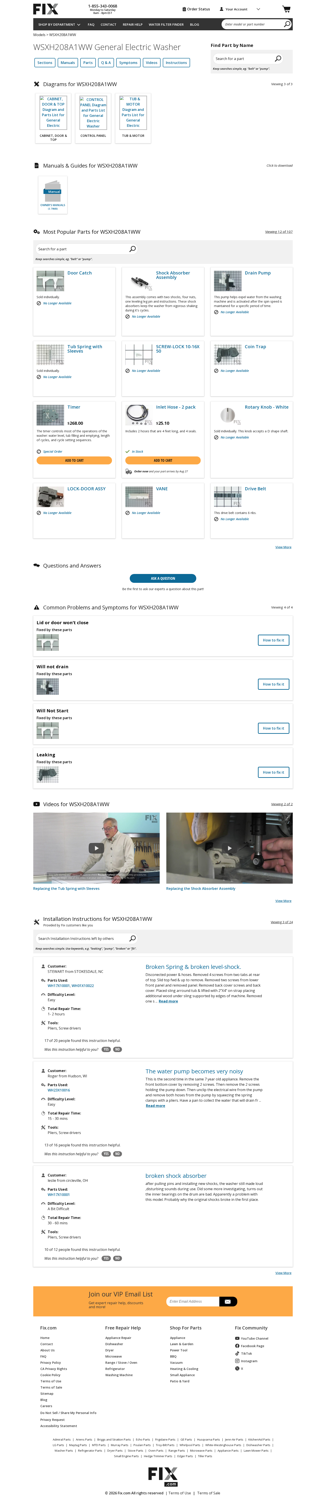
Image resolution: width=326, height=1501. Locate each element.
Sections (44, 62)
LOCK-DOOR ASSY (86, 489)
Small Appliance (182, 1375)
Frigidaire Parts (165, 1439)
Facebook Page (252, 1346)
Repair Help (133, 24)
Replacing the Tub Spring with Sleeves (66, 888)
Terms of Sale (51, 1387)
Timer (73, 407)
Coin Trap (255, 346)
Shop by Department (56, 24)
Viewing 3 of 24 (282, 922)
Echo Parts (143, 1439)
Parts (88, 62)
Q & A (106, 62)
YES (106, 1049)
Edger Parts (185, 1456)
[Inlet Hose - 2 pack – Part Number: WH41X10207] (139, 415)
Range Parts (177, 1451)
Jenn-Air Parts (234, 1439)
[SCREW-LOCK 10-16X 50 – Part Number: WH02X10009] (139, 354)
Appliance (177, 1337)
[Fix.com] (47, 9)
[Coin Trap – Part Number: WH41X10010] (228, 354)
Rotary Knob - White (267, 407)
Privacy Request (52, 1419)
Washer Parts (64, 1451)
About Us (47, 1350)
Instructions (176, 62)
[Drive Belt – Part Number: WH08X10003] (228, 497)
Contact (108, 24)
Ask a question (163, 578)
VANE (162, 489)
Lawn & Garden (181, 1344)
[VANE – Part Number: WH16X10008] (139, 497)
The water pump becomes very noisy (194, 1071)
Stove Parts (135, 1451)
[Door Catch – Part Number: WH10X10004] (50, 281)
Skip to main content (163, 15)
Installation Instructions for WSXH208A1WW (97, 921)
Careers (46, 1406)
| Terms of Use (178, 1493)
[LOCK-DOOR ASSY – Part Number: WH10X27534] (50, 497)
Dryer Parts (115, 1451)
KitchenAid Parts (259, 1439)
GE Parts (186, 1439)
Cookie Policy (50, 1375)
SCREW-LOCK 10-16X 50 (177, 348)
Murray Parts (119, 1445)
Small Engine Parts (126, 1456)
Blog (194, 24)
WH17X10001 (59, 985)
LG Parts (58, 1445)
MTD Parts (99, 1445)
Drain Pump (258, 273)
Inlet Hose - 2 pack (176, 407)
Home (44, 1337)
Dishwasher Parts (258, 1445)
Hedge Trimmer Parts (158, 1456)
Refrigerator (115, 1368)
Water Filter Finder (166, 24)
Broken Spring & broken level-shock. (193, 967)
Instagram (249, 1361)
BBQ (173, 1356)
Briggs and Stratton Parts (114, 1439)
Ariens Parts (84, 1439)
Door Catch (79, 273)
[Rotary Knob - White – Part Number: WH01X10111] (228, 415)
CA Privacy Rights (53, 1368)
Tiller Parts (205, 1456)
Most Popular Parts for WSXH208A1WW (91, 231)
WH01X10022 (83, 985)
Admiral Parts (62, 1439)
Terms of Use (50, 1381)
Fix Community (251, 1328)
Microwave (113, 1356)
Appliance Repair (118, 1337)
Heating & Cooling (184, 1368)
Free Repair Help (123, 1328)
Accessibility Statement (58, 1426)
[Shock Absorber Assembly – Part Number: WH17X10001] (139, 281)
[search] (287, 24)
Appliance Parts (228, 1451)
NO (117, 1049)
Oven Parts (155, 1451)
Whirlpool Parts (190, 1445)
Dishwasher (114, 1344)
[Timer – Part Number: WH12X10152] (50, 415)
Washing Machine (119, 1375)
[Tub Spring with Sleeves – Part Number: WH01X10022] (50, 354)
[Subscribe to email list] (228, 1301)
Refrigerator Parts (90, 1451)
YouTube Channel (254, 1338)
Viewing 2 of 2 (282, 804)
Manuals (68, 62)
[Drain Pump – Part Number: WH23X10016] (228, 281)
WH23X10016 (59, 1090)
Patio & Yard (179, 1381)
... (166, 1001)
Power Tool (178, 1350)
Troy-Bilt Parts (165, 1445)
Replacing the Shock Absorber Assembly (201, 888)
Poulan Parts (142, 1445)
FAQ (91, 24)
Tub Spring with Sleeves (84, 348)
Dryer (109, 1350)
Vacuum (176, 1362)
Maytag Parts (78, 1445)
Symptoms (128, 62)
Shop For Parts (186, 1328)
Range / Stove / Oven (121, 1362)
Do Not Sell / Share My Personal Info (66, 1413)
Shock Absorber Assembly (173, 275)
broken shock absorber (175, 1176)
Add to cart (74, 460)
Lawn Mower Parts (256, 1451)
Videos (151, 62)
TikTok (246, 1353)
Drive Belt (255, 489)
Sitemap (46, 1393)
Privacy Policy (50, 1362)
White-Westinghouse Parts (223, 1445)
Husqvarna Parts (208, 1439)
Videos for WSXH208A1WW (76, 804)
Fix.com (48, 1328)
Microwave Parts (201, 1451)
